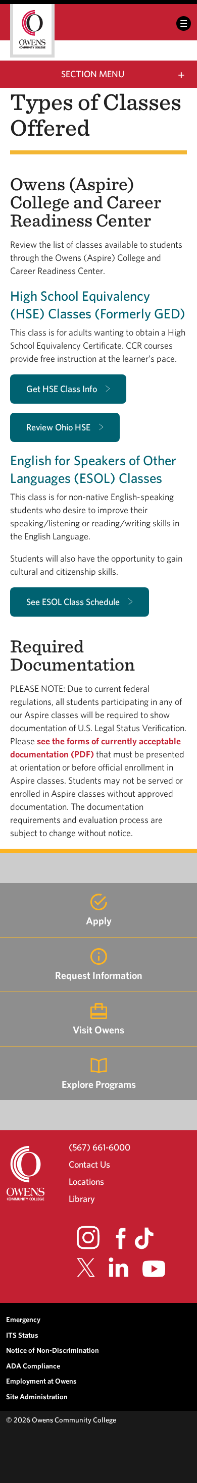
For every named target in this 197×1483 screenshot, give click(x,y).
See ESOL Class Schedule (73, 601)
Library (82, 1198)
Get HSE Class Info (61, 388)
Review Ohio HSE (58, 427)
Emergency (23, 1319)
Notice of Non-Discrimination (52, 1350)
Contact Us (89, 1164)
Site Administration (37, 1396)
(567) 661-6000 (99, 1146)
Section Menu (92, 74)
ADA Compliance (33, 1365)
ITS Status (22, 1335)
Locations (86, 1181)
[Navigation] (183, 23)
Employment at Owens (41, 1381)
